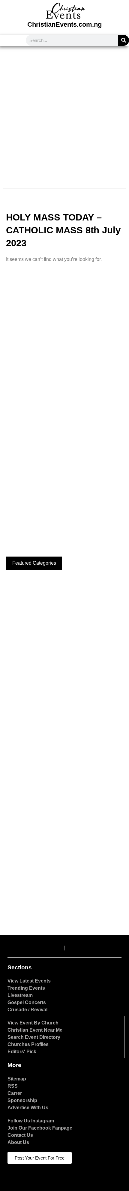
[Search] (123, 40)
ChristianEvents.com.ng (64, 24)
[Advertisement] (64, 113)
